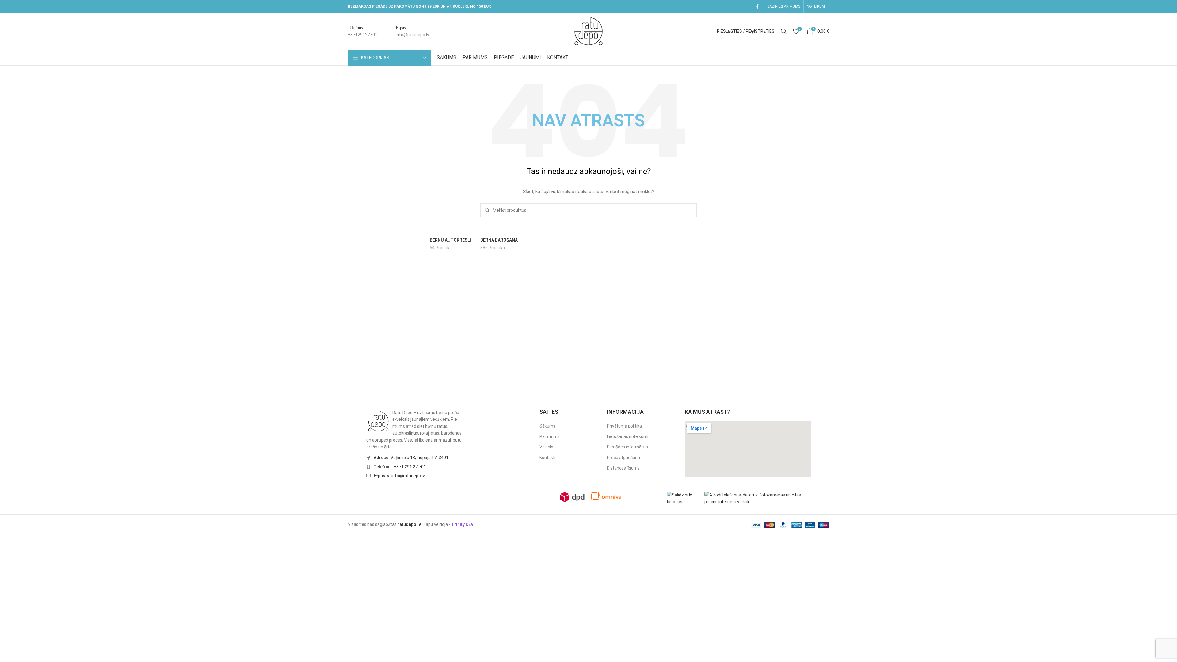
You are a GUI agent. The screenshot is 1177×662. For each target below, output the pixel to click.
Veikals (546, 446)
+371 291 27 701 (400, 466)
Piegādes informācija (627, 446)
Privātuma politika (624, 426)
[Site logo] (588, 31)
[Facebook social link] (757, 6)
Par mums (549, 436)
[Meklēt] (784, 31)
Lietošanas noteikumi (627, 436)
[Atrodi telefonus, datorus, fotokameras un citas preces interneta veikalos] (759, 498)
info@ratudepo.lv (399, 475)
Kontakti (547, 457)
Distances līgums (623, 468)
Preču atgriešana (623, 457)
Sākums (547, 426)
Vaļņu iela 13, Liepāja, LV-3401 (411, 457)
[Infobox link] (362, 31)
